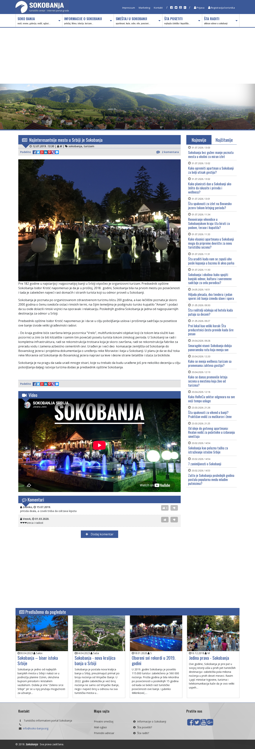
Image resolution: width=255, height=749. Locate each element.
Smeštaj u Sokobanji (133, 20)
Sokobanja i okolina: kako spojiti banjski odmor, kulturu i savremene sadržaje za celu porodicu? (210, 278)
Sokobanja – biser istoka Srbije (38, 660)
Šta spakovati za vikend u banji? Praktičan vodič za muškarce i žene (210, 414)
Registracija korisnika (222, 7)
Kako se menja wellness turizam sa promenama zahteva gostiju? (209, 363)
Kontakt (158, 7)
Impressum (128, 7)
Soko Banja (34, 20)
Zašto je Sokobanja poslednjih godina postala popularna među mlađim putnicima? (211, 479)
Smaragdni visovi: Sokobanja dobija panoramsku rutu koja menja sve (210, 347)
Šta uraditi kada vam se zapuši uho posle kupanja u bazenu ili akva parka (211, 260)
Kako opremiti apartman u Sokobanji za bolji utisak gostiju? (211, 170)
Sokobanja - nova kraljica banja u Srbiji (95, 660)
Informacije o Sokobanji (83, 20)
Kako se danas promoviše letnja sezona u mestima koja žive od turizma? (207, 380)
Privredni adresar (104, 733)
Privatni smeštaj (103, 721)
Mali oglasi (100, 727)
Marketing (144, 7)
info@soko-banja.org (35, 728)
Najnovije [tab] (199, 139)
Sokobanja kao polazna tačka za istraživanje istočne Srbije (208, 449)
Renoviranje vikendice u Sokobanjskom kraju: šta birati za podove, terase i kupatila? (209, 223)
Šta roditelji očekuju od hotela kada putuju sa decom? (210, 312)
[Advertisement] (127, 56)
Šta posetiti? (144, 727)
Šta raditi (216, 20)
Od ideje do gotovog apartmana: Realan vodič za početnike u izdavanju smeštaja (211, 432)
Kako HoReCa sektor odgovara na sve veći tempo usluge (211, 398)
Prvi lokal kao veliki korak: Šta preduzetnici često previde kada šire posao (211, 329)
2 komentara (170, 152)
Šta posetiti (177, 20)
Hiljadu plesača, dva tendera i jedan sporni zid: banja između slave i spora (211, 296)
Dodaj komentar (101, 534)
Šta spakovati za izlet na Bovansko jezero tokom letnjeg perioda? (210, 205)
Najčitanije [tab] (224, 139)
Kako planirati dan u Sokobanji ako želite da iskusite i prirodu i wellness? (209, 187)
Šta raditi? (143, 733)
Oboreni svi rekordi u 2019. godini (153, 660)
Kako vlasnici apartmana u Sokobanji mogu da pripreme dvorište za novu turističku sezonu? (211, 243)
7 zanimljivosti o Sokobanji (204, 463)
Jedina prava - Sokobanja (209, 657)
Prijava (200, 7)
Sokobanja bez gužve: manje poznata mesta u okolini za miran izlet (211, 154)
